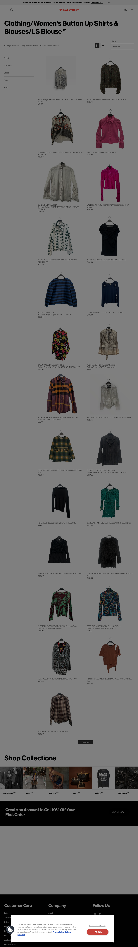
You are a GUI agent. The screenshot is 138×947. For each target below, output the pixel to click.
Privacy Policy (58, 932)
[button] (10, 929)
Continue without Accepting (97, 926)
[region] (62, 929)
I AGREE (98, 932)
